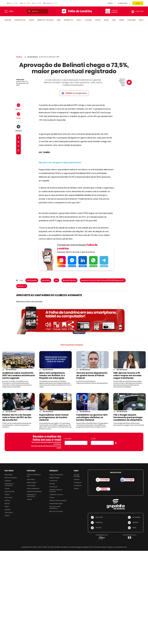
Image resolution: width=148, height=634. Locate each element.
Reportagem (32, 482)
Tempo (52, 497)
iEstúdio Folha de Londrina (55, 490)
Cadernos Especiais (34, 491)
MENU (11, 11)
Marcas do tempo (56, 511)
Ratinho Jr (21, 286)
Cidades (8, 481)
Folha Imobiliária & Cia (34, 475)
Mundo (7, 503)
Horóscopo (53, 487)
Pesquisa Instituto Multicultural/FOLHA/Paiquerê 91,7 (103, 280)
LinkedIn (77, 479)
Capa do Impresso (56, 475)
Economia (8, 497)
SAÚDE (59, 20)
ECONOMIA (88, 20)
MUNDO (106, 20)
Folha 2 (7, 494)
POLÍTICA (98, 20)
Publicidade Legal (55, 503)
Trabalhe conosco (56, 494)
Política (19, 57)
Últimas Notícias (11, 478)
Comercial (53, 481)
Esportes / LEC (10, 491)
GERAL (114, 20)
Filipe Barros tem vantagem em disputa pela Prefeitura (60, 163)
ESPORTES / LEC (68, 20)
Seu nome (68, 438)
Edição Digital (54, 478)
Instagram (78, 482)
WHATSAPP (8, 20)
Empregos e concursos (9, 484)
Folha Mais (31, 479)
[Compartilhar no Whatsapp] (18, 150)
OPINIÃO (121, 20)
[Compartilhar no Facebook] (18, 138)
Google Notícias (77, 475)
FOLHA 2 (79, 20)
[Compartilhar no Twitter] (18, 146)
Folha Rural (9, 513)
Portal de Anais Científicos (54, 507)
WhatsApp (8, 475)
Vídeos (7, 516)
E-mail (93, 438)
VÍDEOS (141, 20)
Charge (52, 484)
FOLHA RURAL (132, 20)
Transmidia (31, 485)
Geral (7, 507)
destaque (46, 280)
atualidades (32, 280)
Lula (56, 280)
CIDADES (31, 20)
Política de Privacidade (57, 500)
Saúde (7, 488)
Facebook (77, 485)
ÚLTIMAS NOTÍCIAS (19, 20)
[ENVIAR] (116, 443)
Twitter (76, 488)
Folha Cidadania (33, 488)
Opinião (8, 510)
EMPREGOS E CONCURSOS (45, 20)
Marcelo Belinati (69, 280)
